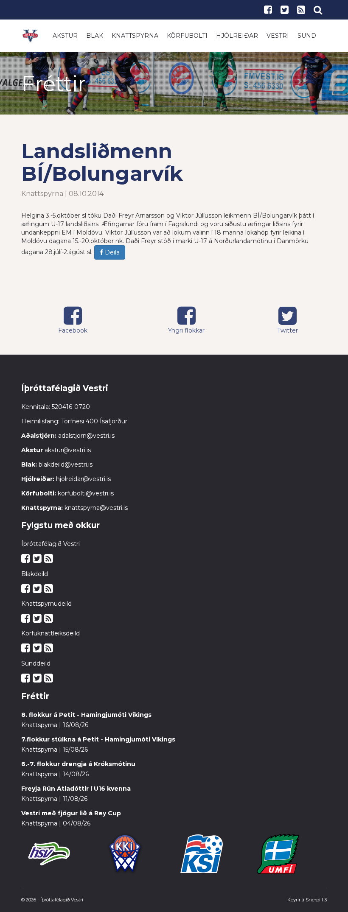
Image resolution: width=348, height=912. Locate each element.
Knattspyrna (135, 35)
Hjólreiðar (237, 35)
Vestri (278, 35)
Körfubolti (187, 35)
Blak (94, 35)
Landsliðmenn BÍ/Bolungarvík (102, 162)
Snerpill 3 (316, 900)
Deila (111, 252)
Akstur (65, 35)
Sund (306, 35)
